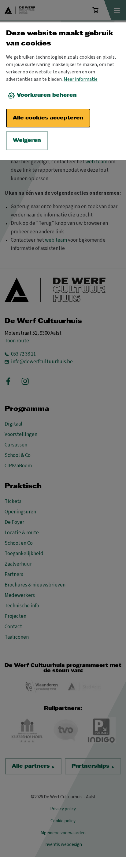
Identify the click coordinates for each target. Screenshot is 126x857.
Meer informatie (81, 79)
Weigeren (27, 140)
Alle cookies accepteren (48, 118)
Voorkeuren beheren (47, 95)
